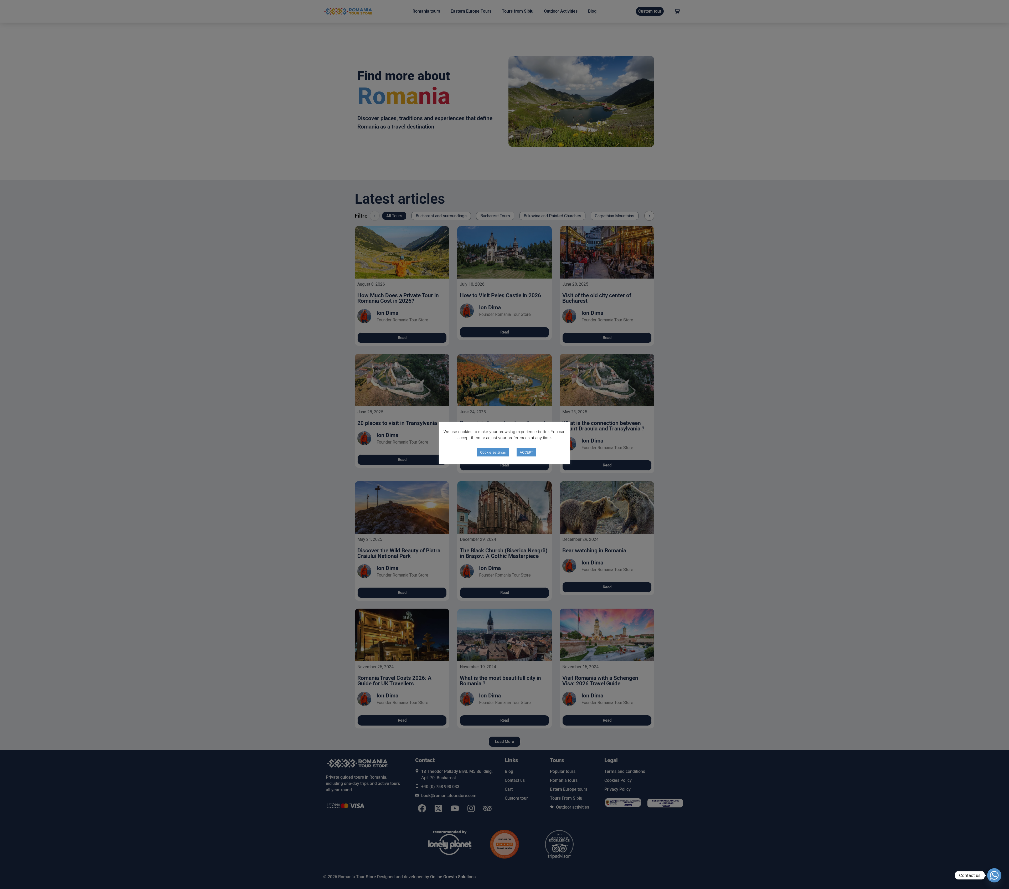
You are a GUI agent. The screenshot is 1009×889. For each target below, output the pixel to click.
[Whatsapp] (994, 875)
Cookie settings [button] (493, 452)
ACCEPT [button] (526, 452)
